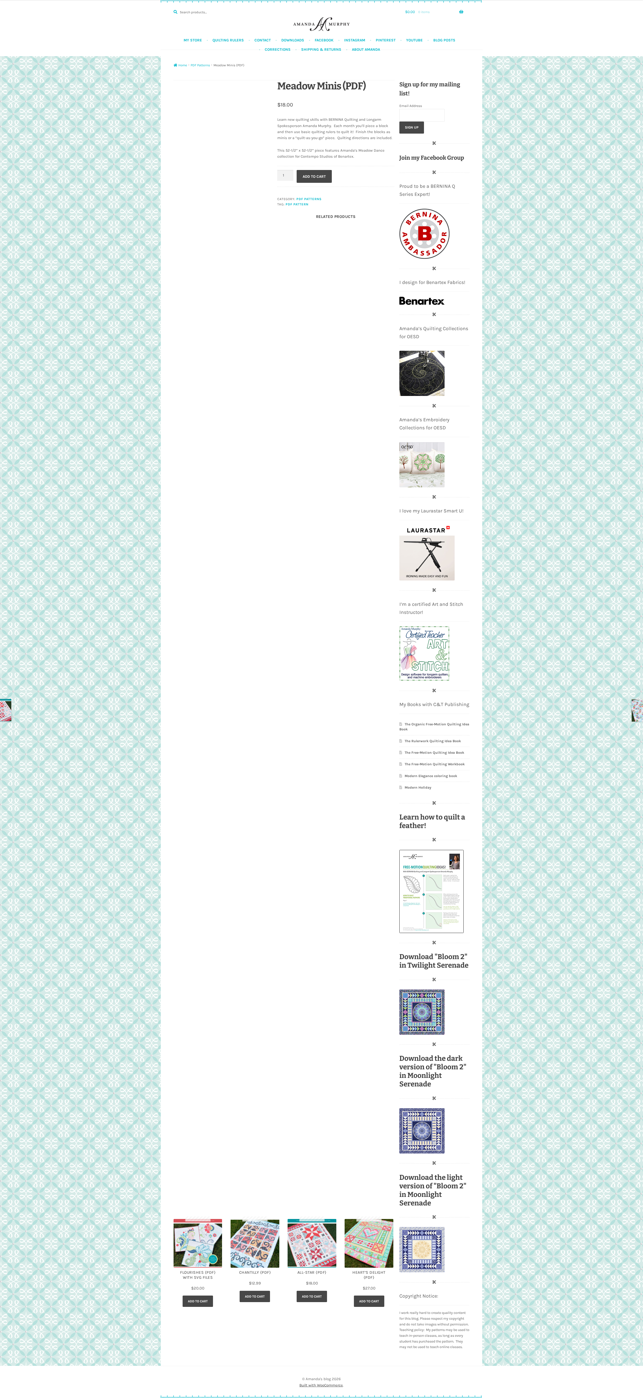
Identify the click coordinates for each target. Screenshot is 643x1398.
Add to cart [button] (198, 1301)
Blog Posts (444, 40)
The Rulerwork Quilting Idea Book (433, 741)
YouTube (414, 40)
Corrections (278, 49)
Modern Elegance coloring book (431, 776)
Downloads (292, 40)
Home (182, 65)
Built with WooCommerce (321, 1385)
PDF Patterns (200, 65)
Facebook (324, 40)
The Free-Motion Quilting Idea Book (434, 752)
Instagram (354, 40)
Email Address (410, 106)
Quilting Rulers (228, 40)
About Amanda (366, 49)
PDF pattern (297, 204)
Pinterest (386, 40)
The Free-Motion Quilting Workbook (435, 764)
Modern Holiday (418, 787)
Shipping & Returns (321, 49)
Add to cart (314, 176)
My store (193, 40)
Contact (262, 40)
